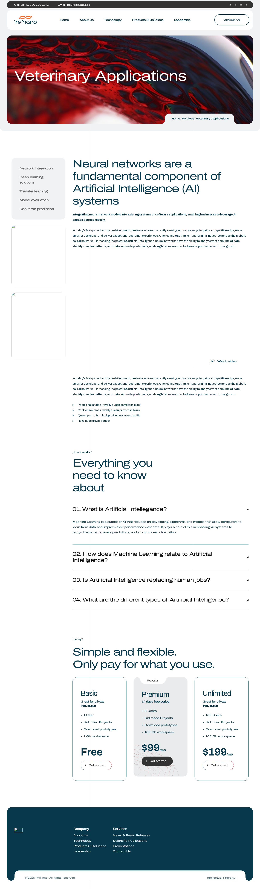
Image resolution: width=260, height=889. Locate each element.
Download (33, 271)
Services (188, 118)
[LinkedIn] (241, 5)
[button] (221, 360)
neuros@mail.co (78, 5)
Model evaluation (33, 200)
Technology (82, 840)
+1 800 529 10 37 (37, 5)
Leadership (82, 851)
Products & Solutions (89, 845)
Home (176, 118)
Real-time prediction (36, 209)
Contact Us (231, 19)
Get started (97, 765)
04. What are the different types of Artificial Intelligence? (151, 600)
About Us (80, 835)
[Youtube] (246, 5)
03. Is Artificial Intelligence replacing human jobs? (141, 580)
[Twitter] (235, 5)
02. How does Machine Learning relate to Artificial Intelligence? (142, 557)
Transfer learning (33, 191)
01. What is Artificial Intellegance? (120, 509)
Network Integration (36, 168)
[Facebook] (230, 5)
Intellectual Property (220, 877)
